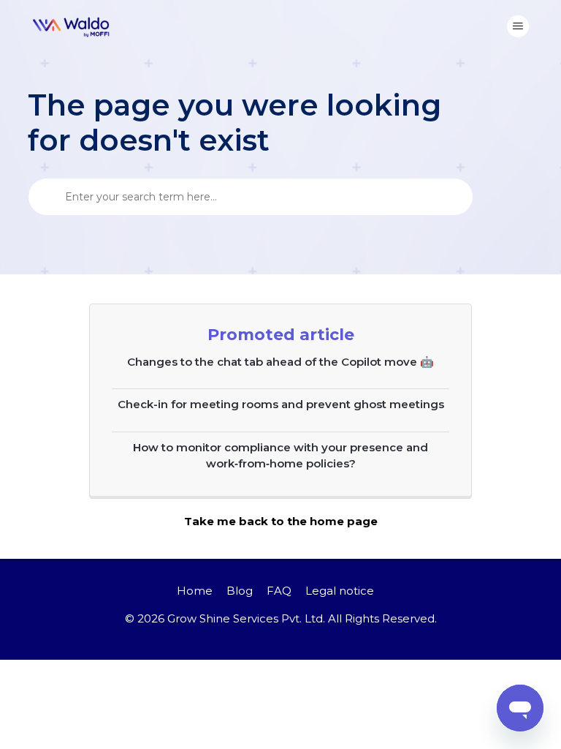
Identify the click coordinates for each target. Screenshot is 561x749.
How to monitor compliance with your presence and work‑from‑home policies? (280, 455)
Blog (239, 591)
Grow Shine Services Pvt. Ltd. (246, 618)
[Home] (71, 26)
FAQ (279, 591)
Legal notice (339, 591)
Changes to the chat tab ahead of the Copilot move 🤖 (280, 362)
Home (195, 591)
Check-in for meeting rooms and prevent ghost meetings (281, 404)
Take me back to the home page (281, 521)
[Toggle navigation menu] (518, 26)
